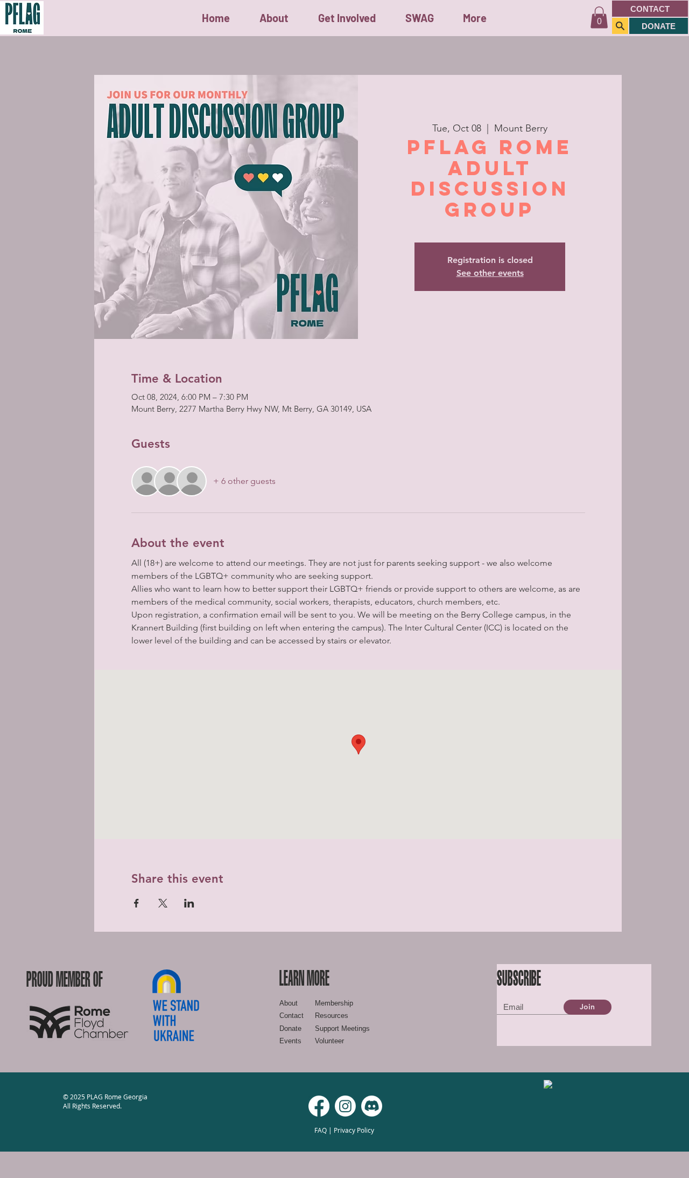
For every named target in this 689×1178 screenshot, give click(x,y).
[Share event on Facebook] (136, 903)
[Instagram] (345, 1106)
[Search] (620, 25)
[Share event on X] (163, 903)
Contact (291, 1015)
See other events (490, 273)
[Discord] (371, 1106)
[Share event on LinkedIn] (189, 903)
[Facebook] (318, 1106)
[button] (346, 18)
